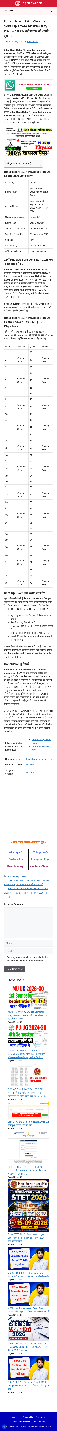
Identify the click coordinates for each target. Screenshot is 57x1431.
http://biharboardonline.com (38, 759)
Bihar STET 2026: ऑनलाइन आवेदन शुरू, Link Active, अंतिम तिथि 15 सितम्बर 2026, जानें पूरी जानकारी (26, 1237)
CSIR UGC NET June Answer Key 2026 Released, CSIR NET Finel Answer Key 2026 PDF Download (27, 1347)
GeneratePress (44, 1426)
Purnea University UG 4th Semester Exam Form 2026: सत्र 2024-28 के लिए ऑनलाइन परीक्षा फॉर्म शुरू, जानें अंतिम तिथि (26, 1054)
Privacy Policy (39, 1422)
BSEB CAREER (32, 3)
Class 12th (26, 876)
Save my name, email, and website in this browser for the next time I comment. (27, 959)
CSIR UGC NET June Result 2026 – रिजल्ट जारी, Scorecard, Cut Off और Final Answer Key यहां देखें (27, 1170)
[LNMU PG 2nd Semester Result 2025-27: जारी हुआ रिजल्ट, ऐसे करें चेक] (28, 1111)
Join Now (29, 764)
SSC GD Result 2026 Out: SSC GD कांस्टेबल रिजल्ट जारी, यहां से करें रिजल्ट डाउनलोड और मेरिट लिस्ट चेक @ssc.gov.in (27, 1092)
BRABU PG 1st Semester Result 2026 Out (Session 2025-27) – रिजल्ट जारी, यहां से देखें (28, 1385)
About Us (16, 1417)
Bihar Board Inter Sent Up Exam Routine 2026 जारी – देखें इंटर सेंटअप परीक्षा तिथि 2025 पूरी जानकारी (26, 892)
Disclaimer (40, 1417)
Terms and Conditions (21, 1422)
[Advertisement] (28, 809)
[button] (50, 11)
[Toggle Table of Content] (37, 163)
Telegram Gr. (41, 852)
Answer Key (13, 876)
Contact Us (28, 1417)
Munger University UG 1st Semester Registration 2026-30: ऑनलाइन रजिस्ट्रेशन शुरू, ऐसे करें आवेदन (27, 1015)
